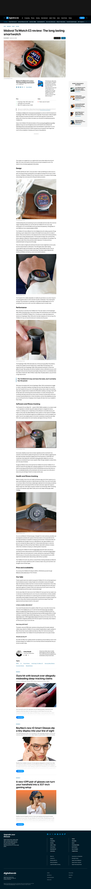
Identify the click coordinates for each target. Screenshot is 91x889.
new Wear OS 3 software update (33, 466)
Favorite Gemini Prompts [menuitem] (72, 22)
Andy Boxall (7, 38)
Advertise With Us (53, 860)
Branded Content (75, 858)
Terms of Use (49, 879)
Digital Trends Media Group (10, 884)
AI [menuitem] (22, 18)
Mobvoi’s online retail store (22, 572)
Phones (51, 839)
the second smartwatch (35, 113)
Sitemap (70, 877)
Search (86, 17)
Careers (48, 872)
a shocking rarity (26, 312)
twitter (28, 655)
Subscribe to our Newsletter (77, 856)
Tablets (73, 839)
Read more (20, 717)
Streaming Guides (75, 845)
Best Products (74, 847)
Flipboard (65, 834)
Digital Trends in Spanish (76, 862)
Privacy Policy (71, 872)
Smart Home (52, 847)
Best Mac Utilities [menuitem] (33, 22)
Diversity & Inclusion (50, 877)
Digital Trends (10, 19)
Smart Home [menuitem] (64, 18)
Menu (4, 17)
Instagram (50, 834)
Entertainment (53, 849)
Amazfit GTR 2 (48, 613)
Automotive (52, 851)
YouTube (55, 834)
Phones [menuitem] (32, 18)
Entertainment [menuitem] (44, 18)
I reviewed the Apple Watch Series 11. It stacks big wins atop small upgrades (80, 105)
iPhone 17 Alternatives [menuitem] (61, 22)
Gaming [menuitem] (38, 18)
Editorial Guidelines (53, 862)
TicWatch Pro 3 (27, 609)
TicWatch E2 (39, 231)
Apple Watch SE (38, 549)
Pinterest (60, 834)
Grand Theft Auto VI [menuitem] (13, 22)
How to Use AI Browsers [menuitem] (50, 22)
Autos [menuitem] (58, 18)
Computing (52, 841)
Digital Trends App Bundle (77, 864)
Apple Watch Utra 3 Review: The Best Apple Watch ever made (79, 114)
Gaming (51, 843)
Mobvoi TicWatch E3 (23, 113)
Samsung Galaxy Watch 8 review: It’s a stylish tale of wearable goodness (80, 122)
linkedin (26, 655)
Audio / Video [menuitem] (52, 18)
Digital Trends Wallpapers (76, 860)
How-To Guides (75, 849)
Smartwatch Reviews (20, 665)
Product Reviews (26, 663)
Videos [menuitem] (70, 18)
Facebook (47, 834)
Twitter (52, 834)
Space (73, 843)
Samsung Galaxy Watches (50, 663)
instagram (24, 655)
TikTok (57, 834)
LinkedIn (62, 834)
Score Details (29, 87)
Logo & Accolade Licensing (55, 864)
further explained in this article (31, 164)
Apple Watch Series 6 (33, 616)
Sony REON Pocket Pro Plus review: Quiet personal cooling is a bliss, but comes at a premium (80, 90)
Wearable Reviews (29, 665)
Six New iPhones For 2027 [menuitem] (23, 22)
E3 (20, 663)
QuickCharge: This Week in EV (37, 663)
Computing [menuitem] (27, 18)
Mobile (17, 663)
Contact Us (52, 858)
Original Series (75, 851)
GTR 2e (18, 615)
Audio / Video (53, 845)
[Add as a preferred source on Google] (57, 38)
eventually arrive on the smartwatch (24, 126)
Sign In (82, 18)
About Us (52, 856)
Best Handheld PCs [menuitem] (41, 22)
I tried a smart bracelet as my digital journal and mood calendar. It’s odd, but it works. (80, 98)
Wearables (74, 841)
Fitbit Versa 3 (36, 615)
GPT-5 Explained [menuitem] (81, 22)
